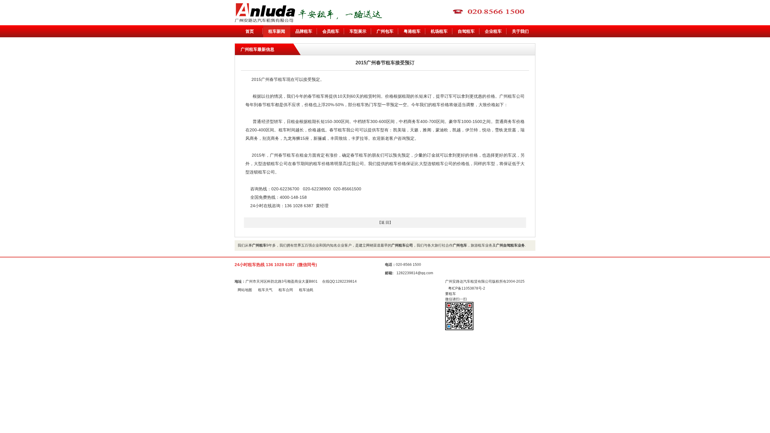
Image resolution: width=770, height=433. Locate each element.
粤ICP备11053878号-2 (466, 288)
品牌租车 (303, 31)
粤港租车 (412, 31)
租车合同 (286, 290)
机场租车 (439, 31)
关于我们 (520, 31)
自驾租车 (466, 31)
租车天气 (265, 290)
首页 (249, 31)
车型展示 (358, 31)
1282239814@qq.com (414, 273)
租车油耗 (306, 290)
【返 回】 (385, 222)
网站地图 (245, 290)
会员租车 (330, 31)
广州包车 (385, 31)
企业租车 (493, 31)
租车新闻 (276, 31)
